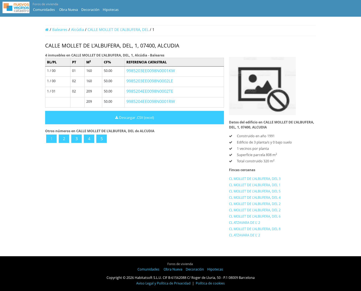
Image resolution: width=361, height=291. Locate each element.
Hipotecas (111, 9)
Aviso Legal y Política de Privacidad (163, 283)
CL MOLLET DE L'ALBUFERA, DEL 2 (255, 203)
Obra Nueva (68, 9)
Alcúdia (77, 29)
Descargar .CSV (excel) (136, 117)
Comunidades (44, 9)
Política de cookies (210, 283)
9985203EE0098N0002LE (149, 81)
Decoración (90, 9)
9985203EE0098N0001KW (150, 70)
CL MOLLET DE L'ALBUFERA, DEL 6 (255, 216)
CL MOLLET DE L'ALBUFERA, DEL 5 (255, 191)
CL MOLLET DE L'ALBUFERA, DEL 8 (255, 229)
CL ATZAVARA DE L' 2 (244, 222)
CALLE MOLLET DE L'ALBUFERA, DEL (118, 29)
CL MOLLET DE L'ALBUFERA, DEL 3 (255, 178)
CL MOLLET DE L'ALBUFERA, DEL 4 (255, 197)
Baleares (59, 29)
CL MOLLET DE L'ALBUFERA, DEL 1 (255, 185)
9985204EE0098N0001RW (150, 101)
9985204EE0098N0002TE (149, 91)
